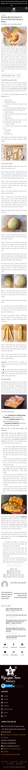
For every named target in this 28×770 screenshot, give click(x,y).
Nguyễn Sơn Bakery (17, 24)
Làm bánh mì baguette (12, 423)
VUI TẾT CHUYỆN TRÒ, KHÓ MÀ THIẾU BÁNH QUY (16, 636)
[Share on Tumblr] (19, 565)
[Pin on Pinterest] (17, 565)
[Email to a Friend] (14, 565)
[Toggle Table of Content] (17, 75)
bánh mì (24, 517)
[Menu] (2, 9)
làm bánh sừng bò (14, 419)
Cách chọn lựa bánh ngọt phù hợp (16, 615)
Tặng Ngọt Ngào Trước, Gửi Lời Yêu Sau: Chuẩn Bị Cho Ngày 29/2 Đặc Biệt (16, 629)
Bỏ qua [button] (15, 5)
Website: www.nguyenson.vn (12, 749)
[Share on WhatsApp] (8, 565)
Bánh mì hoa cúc (14, 573)
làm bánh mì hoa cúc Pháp (14, 576)
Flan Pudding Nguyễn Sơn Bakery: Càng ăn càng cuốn (14, 609)
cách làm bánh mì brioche (14, 575)
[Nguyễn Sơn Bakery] (14, 10)
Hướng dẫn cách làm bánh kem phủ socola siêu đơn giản (20, 595)
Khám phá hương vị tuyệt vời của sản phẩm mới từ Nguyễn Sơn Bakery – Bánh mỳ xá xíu (16, 621)
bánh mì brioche (14, 571)
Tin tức (3, 15)
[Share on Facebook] (11, 565)
